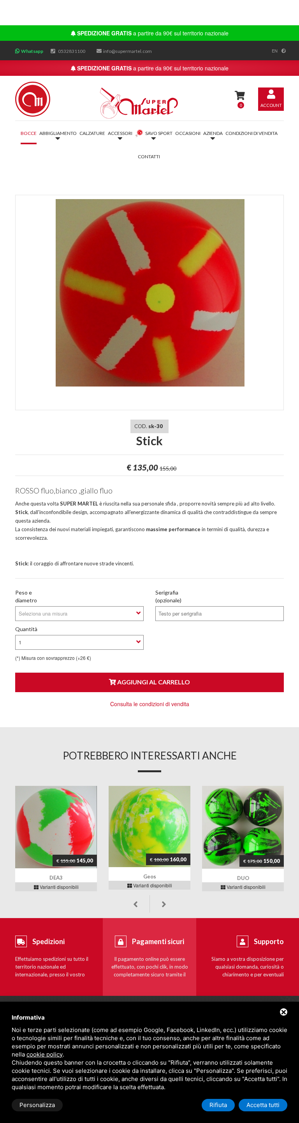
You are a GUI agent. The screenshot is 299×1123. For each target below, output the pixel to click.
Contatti (149, 156)
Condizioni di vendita (251, 133)
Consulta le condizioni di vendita (149, 704)
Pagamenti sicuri (158, 941)
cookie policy (44, 1054)
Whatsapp (32, 51)
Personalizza (37, 1105)
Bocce (29, 133)
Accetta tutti (263, 1105)
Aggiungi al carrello (153, 682)
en (275, 50)
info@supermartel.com (127, 51)
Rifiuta (218, 1105)
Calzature (92, 133)
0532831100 (71, 51)
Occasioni (188, 133)
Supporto (269, 941)
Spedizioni (48, 941)
